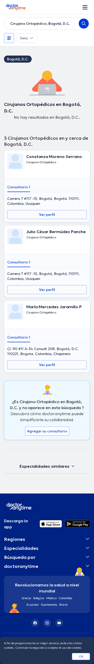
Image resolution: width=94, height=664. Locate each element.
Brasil (63, 604)
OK (81, 656)
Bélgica (38, 598)
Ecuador (33, 604)
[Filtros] (9, 38)
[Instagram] (47, 623)
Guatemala (49, 604)
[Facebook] (35, 623)
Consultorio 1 (18, 187)
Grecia (26, 598)
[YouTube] (59, 623)
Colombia (65, 598)
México (51, 598)
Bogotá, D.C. (18, 59)
